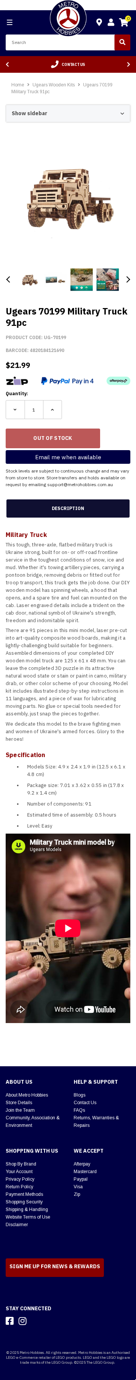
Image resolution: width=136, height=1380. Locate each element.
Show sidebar (29, 113)
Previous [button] (8, 279)
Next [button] (127, 279)
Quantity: (17, 393)
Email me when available (68, 457)
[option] (68, 64)
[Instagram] (22, 1320)
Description (68, 508)
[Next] (128, 65)
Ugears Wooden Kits (54, 85)
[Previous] (7, 65)
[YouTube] (35, 1320)
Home (17, 85)
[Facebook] (10, 1320)
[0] (123, 23)
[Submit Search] (122, 42)
